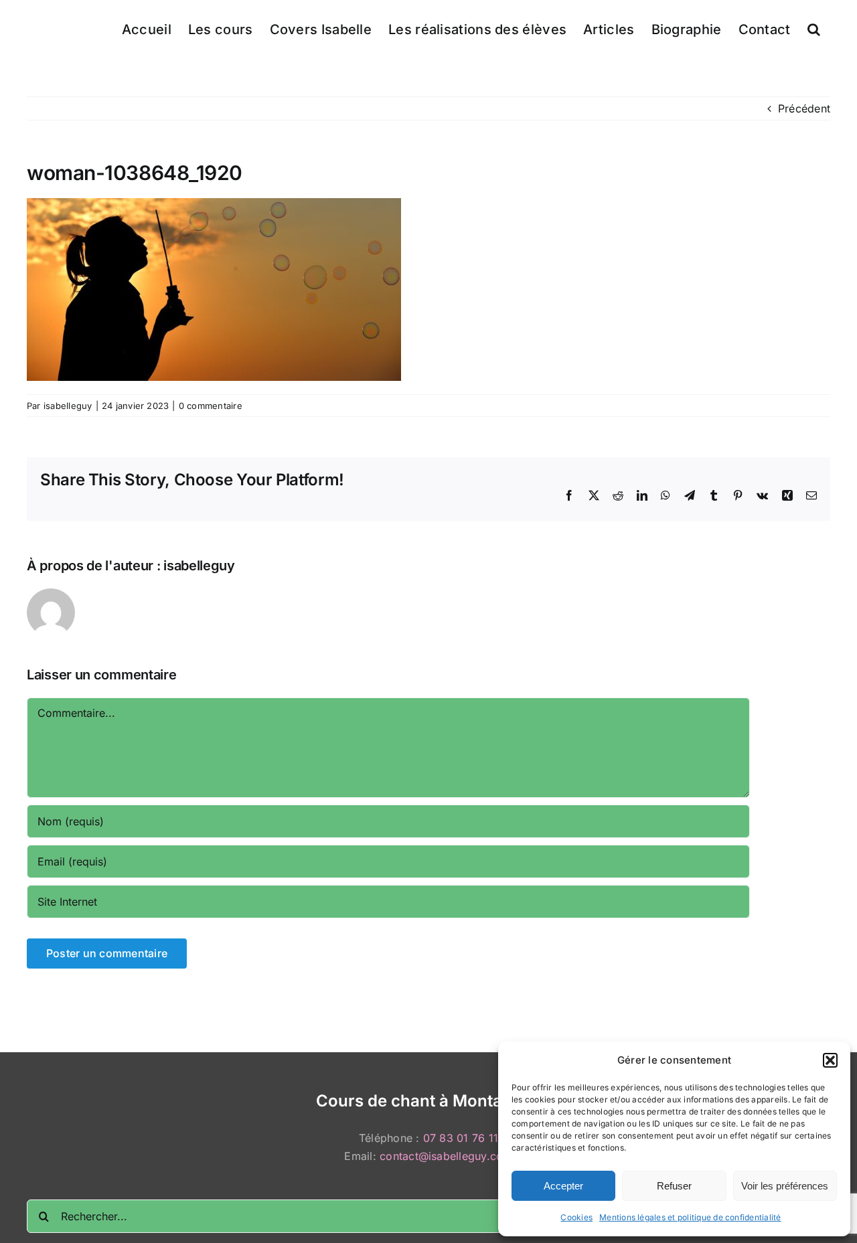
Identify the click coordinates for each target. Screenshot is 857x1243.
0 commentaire (210, 405)
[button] (830, 1060)
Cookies (576, 1217)
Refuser (674, 1185)
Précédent (804, 108)
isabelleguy (68, 405)
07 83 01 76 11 (460, 1138)
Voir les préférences (784, 1185)
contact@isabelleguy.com (446, 1156)
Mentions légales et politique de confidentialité (690, 1217)
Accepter (563, 1185)
